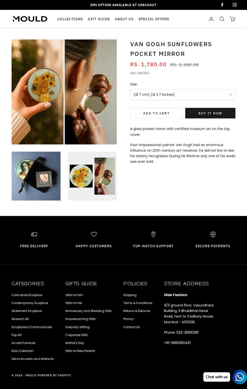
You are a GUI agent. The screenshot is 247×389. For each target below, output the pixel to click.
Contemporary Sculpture (30, 303)
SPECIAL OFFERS (153, 19)
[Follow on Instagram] (234, 4)
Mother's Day (74, 343)
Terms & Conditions (137, 303)
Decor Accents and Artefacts (33, 359)
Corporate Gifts (76, 335)
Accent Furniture (23, 343)
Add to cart (156, 113)
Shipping (130, 295)
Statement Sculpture (27, 311)
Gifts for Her (73, 303)
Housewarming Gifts (80, 319)
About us (124, 19)
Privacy (128, 319)
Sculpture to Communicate (32, 327)
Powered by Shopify (54, 375)
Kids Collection (23, 351)
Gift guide (99, 19)
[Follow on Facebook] (222, 4)
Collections (70, 19)
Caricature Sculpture (27, 295)
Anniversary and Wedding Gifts (88, 311)
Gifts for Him (74, 295)
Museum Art (20, 319)
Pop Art (16, 335)
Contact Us (131, 327)
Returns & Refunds (136, 311)
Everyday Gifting (77, 327)
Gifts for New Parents (80, 351)
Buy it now (210, 113)
